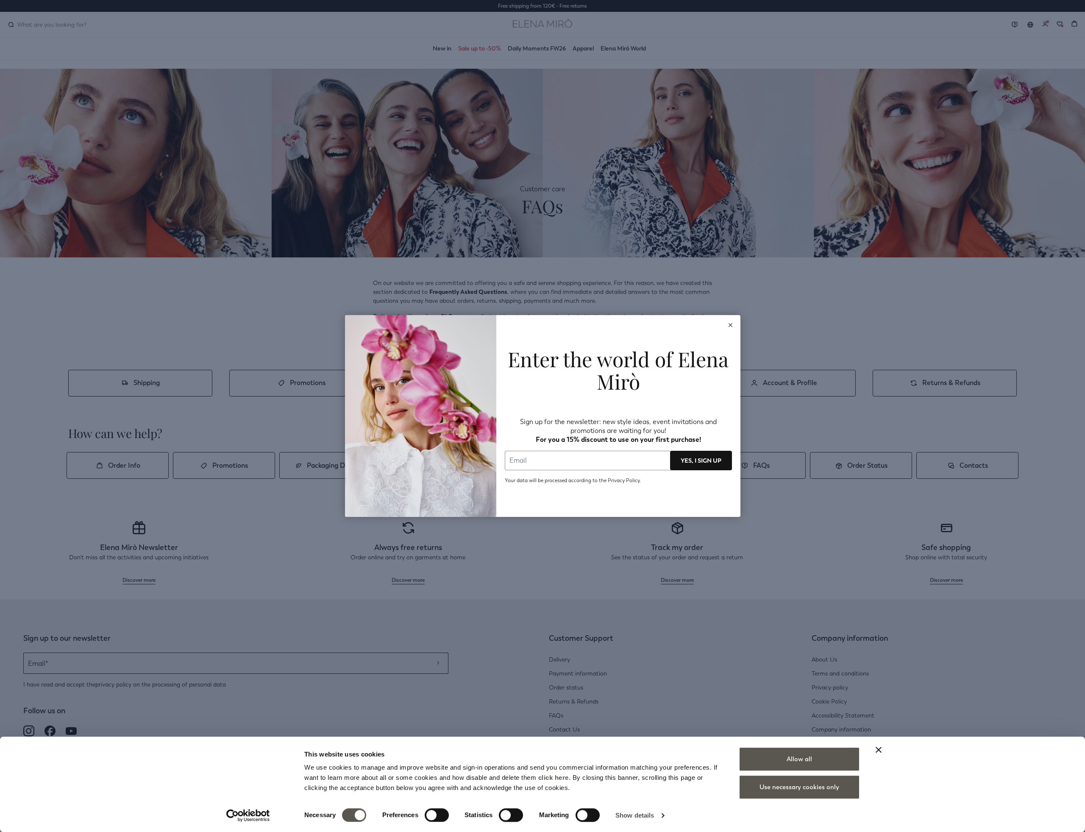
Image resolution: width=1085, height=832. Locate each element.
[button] (730, 324)
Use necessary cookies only (799, 787)
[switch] (437, 815)
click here (553, 777)
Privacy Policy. (623, 480)
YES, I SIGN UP (701, 460)
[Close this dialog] (730, 324)
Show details (634, 815)
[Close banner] (879, 750)
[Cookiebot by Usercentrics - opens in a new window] (248, 815)
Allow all (799, 759)
